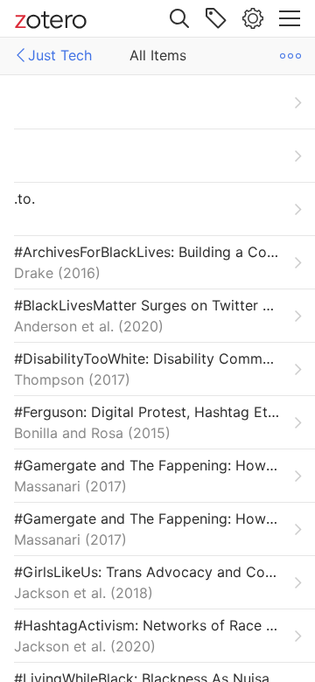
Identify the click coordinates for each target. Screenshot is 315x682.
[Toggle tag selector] (216, 18)
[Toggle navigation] (289, 18)
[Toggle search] (179, 18)
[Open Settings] (252, 18)
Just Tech (60, 55)
